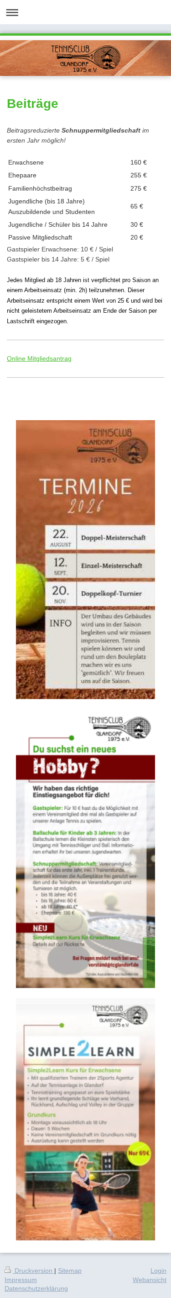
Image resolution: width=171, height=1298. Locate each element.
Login (158, 1270)
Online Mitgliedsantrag (39, 358)
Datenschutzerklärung (36, 1288)
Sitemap (70, 1270)
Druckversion (33, 1270)
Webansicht (149, 1279)
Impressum (21, 1279)
